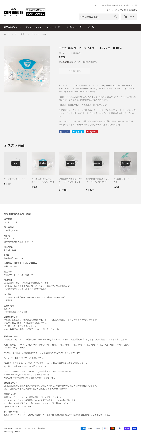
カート (131, 16)
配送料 (66, 62)
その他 (91, 27)
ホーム (7, 34)
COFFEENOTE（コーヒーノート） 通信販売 (27, 428)
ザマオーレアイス (33, 27)
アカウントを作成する (128, 10)
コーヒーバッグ (53, 27)
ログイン (110, 10)
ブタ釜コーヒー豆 (74, 27)
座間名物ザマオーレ (12, 27)
